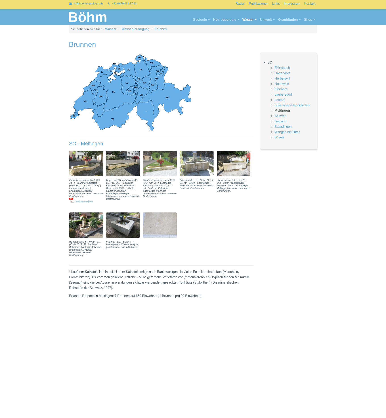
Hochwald (282, 83)
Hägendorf (282, 73)
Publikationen (258, 3)
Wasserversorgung (135, 29)
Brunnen (160, 29)
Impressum (292, 3)
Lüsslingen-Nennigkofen (292, 105)
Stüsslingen (283, 126)
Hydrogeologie (224, 19)
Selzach (280, 121)
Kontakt (309, 3)
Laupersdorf (283, 94)
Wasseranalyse (84, 201)
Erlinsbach (282, 67)
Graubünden (288, 19)
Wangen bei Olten (287, 132)
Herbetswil (282, 78)
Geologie (200, 19)
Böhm (87, 17)
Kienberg (281, 89)
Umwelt (266, 19)
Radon (240, 3)
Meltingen (282, 110)
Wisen (279, 137)
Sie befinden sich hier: (87, 29)
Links (276, 3)
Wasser (248, 19)
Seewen (280, 115)
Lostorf (280, 99)
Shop (308, 19)
